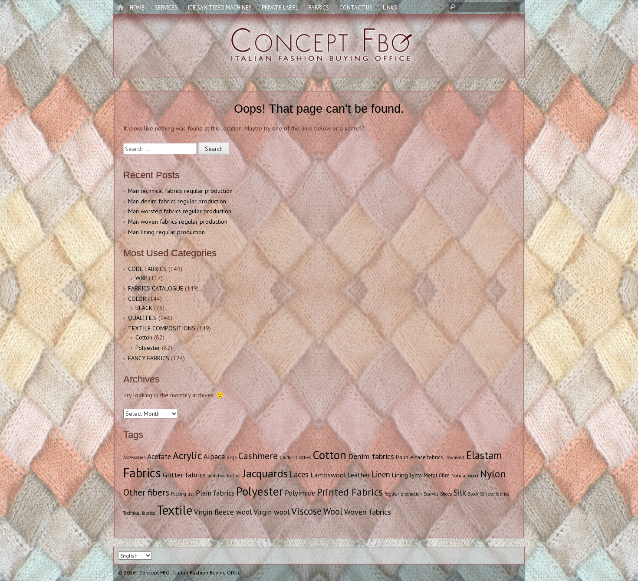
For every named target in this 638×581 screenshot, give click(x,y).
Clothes (303, 457)
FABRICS (319, 7)
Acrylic (187, 455)
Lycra (416, 475)
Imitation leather (224, 476)
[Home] (120, 7)
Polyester (147, 348)
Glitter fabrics (184, 474)
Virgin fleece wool (223, 512)
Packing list (182, 494)
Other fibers (146, 492)
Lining (400, 475)
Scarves (431, 494)
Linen (381, 474)
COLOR (137, 299)
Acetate (159, 456)
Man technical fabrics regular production (180, 191)
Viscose (306, 511)
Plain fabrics (215, 493)
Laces (299, 474)
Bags (232, 457)
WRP (141, 278)
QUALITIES (142, 318)
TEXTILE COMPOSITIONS (161, 328)
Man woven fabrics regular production (177, 221)
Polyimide (300, 493)
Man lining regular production (166, 232)
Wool (332, 511)
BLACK (143, 308)
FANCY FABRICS (148, 358)
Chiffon (287, 457)
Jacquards (265, 473)
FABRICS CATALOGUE (155, 288)
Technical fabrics (139, 513)
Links (390, 7)
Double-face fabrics (419, 457)
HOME (137, 7)
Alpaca (214, 456)
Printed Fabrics (350, 491)
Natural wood (464, 476)
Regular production (403, 494)
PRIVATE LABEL (280, 7)
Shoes (446, 494)
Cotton (143, 337)
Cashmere (258, 456)
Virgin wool (271, 512)
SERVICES (166, 7)
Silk (460, 492)
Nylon (493, 473)
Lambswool (328, 474)
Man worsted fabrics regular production (179, 211)
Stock (473, 494)
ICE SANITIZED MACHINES (220, 7)
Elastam (484, 455)
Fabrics (142, 472)
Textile (174, 510)
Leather (359, 474)
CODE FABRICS (147, 269)
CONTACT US (355, 7)
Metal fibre (437, 475)
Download (454, 457)
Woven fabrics (367, 512)
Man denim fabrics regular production (177, 201)
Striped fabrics (494, 494)
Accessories (134, 457)
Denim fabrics (371, 456)
